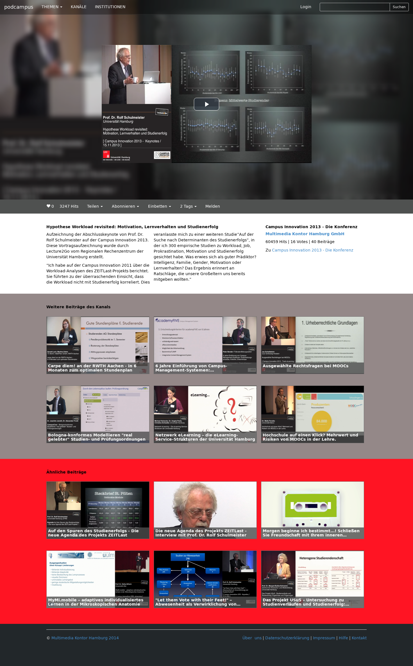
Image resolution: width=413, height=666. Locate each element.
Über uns (252, 638)
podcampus (18, 7)
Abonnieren (124, 206)
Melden (212, 206)
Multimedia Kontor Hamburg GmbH (305, 234)
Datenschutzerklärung (287, 638)
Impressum (324, 638)
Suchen (399, 7)
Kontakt (359, 638)
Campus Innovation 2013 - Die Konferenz (312, 250)
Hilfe (343, 638)
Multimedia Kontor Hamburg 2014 (85, 638)
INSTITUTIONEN (110, 6)
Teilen (93, 206)
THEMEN (51, 6)
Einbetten (158, 206)
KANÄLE (79, 6)
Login (305, 6)
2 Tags (187, 206)
